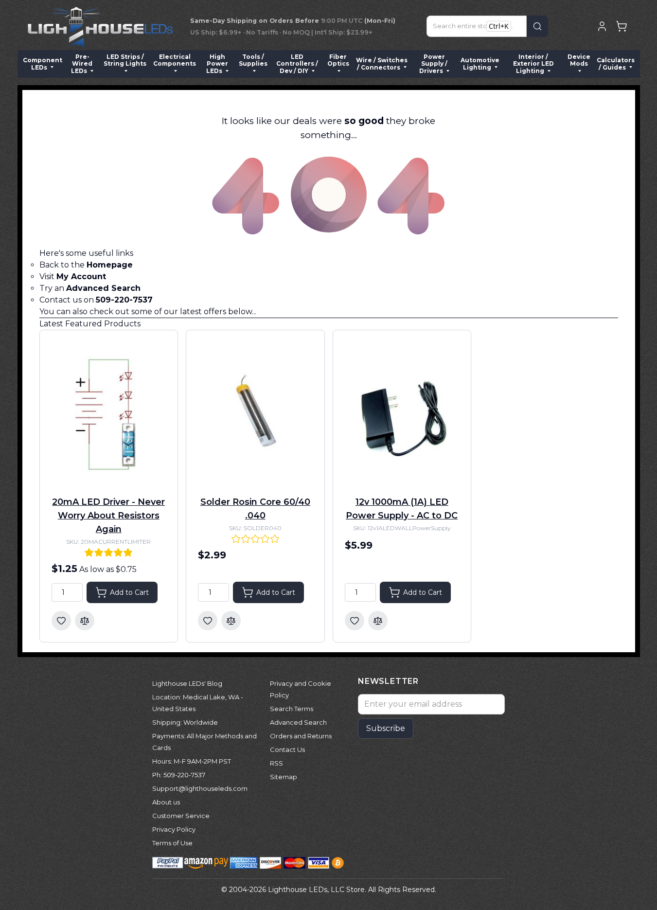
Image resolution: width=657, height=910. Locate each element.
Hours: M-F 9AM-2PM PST (191, 761)
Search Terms (291, 709)
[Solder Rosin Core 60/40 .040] (255, 413)
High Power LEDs (217, 63)
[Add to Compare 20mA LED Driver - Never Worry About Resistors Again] (84, 620)
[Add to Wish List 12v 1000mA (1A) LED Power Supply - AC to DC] (354, 620)
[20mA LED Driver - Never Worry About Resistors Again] (109, 413)
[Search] (537, 26)
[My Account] (602, 26)
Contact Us (287, 749)
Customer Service (181, 816)
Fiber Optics (338, 60)
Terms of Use (172, 843)
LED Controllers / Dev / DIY (297, 63)
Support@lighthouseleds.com (200, 788)
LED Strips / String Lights (125, 60)
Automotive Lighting (480, 63)
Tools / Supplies (253, 60)
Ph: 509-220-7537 (178, 775)
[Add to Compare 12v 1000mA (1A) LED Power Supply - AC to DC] (378, 620)
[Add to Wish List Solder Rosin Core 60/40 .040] (207, 620)
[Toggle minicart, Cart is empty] (621, 26)
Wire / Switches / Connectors (382, 63)
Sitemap (283, 777)
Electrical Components (174, 60)
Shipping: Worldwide (185, 722)
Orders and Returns (301, 736)
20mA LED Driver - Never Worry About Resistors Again (108, 516)
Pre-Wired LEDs (81, 63)
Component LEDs (42, 63)
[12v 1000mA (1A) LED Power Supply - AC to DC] (402, 413)
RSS (276, 763)
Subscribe (385, 728)
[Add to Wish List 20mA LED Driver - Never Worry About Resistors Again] (61, 620)
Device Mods (579, 60)
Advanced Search (298, 722)
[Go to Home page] (100, 26)
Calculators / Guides (616, 63)
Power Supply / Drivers (433, 63)
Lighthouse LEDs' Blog (187, 683)
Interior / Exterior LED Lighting (533, 63)
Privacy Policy (173, 829)
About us (166, 802)
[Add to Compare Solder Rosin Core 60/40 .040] (231, 620)
